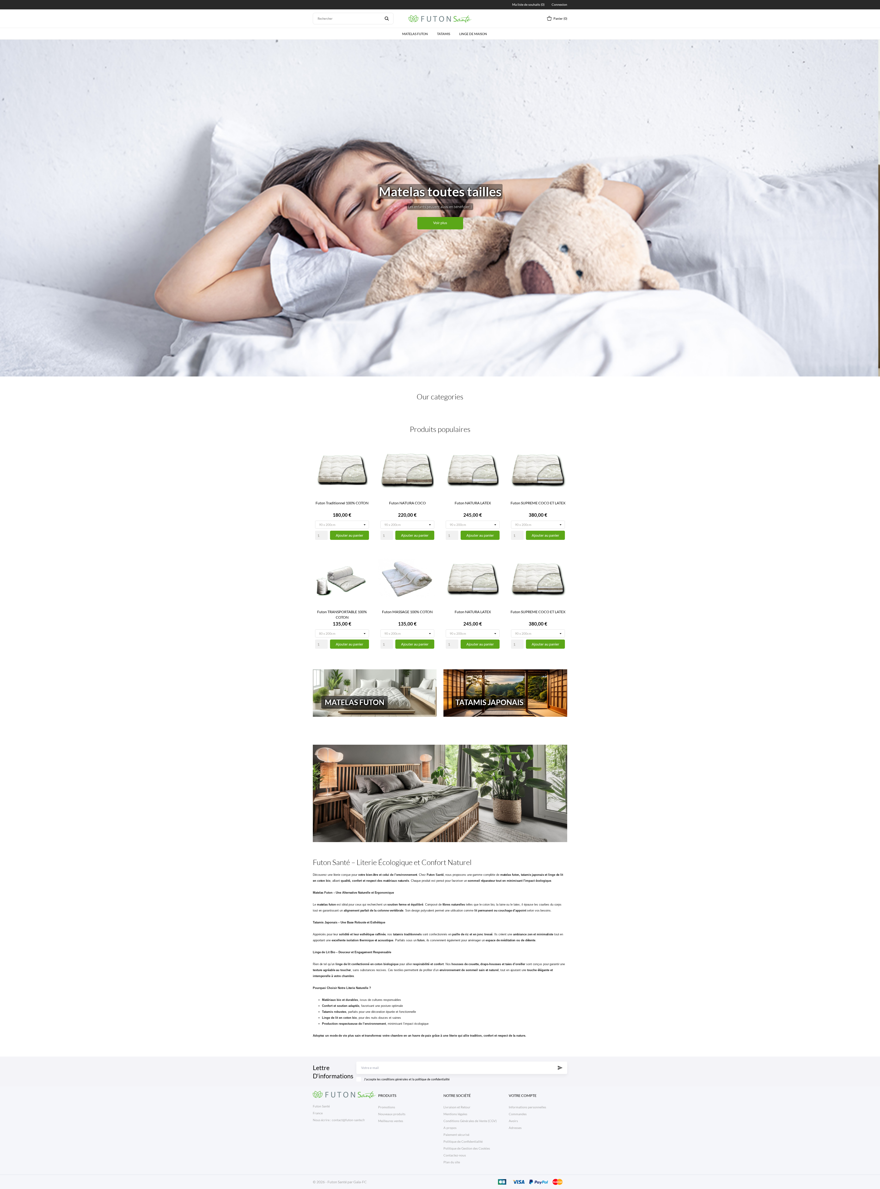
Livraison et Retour (456, 1107)
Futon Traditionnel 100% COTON (342, 503)
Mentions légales (455, 1114)
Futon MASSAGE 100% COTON (407, 612)
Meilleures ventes (390, 1121)
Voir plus (440, 222)
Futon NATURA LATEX (473, 503)
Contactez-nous (454, 1155)
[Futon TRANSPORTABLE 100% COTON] (364, 566)
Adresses (515, 1128)
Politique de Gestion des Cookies (466, 1148)
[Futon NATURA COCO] (429, 457)
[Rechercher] (386, 18)
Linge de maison (473, 34)
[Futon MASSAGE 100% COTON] (429, 566)
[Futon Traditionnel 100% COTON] (364, 457)
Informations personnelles (527, 1107)
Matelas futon (415, 34)
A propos (449, 1128)
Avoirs (513, 1121)
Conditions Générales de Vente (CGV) (470, 1121)
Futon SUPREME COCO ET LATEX (538, 503)
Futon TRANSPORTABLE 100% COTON (342, 614)
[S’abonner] (560, 1068)
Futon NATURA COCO (407, 503)
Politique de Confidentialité (463, 1141)
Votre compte (522, 1095)
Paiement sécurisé (456, 1135)
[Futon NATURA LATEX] (495, 457)
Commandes (518, 1114)
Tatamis (443, 34)
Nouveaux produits (391, 1114)
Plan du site (451, 1162)
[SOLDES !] (440, 793)
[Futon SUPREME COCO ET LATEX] (560, 457)
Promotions (386, 1107)
